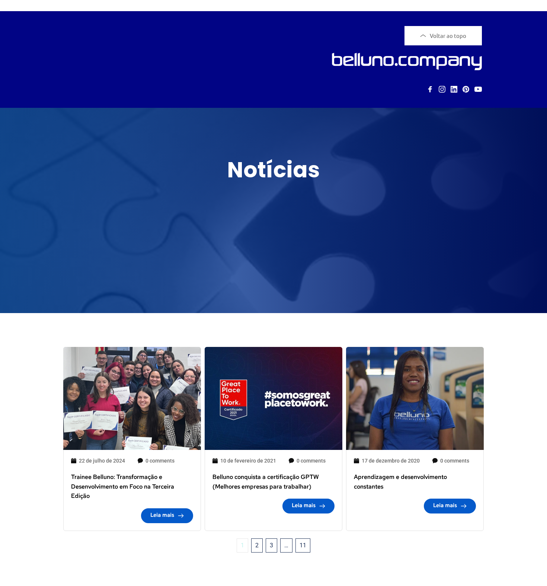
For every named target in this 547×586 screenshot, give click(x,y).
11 (303, 545)
